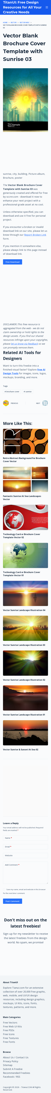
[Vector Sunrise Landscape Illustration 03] (25, 628)
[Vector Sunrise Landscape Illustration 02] (25, 663)
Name (8, 838)
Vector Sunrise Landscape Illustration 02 (24, 679)
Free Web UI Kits (12, 1026)
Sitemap (7, 1065)
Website (9, 855)
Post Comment (12, 901)
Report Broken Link (35, 234)
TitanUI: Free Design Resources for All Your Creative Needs (22, 7)
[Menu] (47, 7)
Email (8, 846)
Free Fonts (9, 1041)
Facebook (8, 1076)
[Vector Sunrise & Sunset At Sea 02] (25, 732)
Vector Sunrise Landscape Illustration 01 (24, 714)
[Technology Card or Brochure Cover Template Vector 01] (25, 555)
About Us (8, 1057)
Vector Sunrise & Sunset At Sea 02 (20, 749)
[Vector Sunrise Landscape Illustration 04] (25, 593)
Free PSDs (8, 1030)
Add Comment (12, 864)
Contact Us (22, 1057)
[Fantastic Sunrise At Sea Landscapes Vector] (25, 479)
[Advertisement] (25, 151)
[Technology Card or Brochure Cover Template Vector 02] (25, 517)
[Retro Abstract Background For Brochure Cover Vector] (25, 441)
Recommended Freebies (16, 1072)
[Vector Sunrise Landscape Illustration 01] (25, 698)
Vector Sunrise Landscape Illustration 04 (24, 610)
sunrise (28, 391)
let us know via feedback (24, 343)
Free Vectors (10, 1022)
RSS (18, 1076)
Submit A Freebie (12, 1069)
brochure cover (12, 391)
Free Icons (9, 1034)
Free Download (12, 262)
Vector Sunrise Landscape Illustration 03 (24, 645)
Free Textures (11, 1038)
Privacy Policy (10, 1061)
